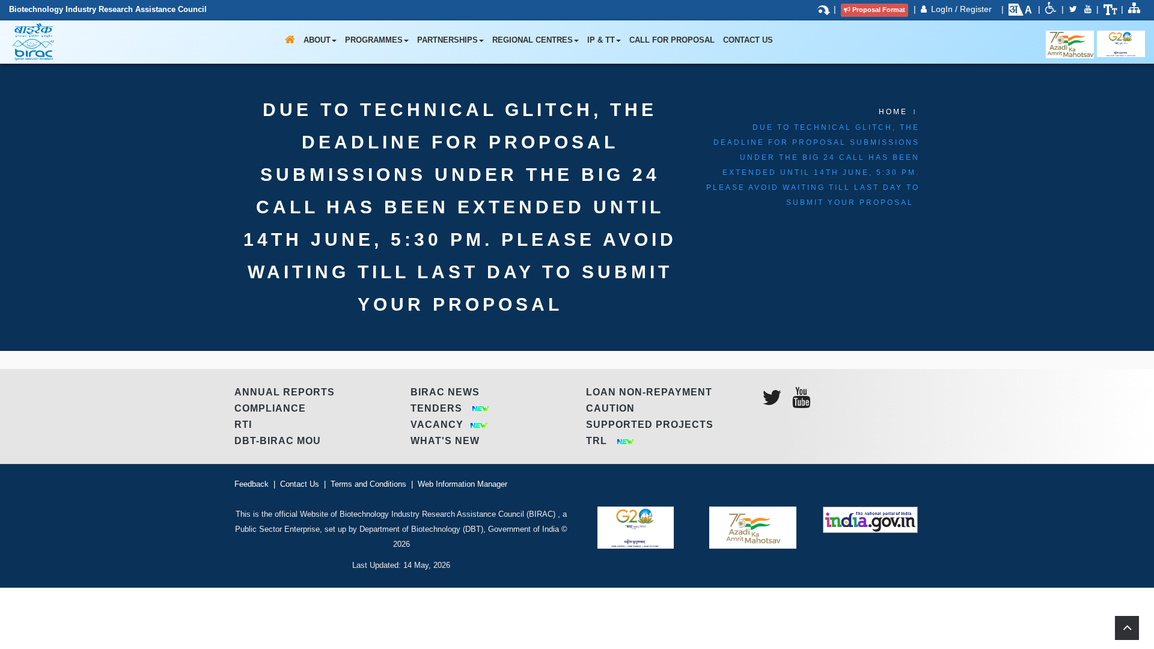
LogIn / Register (962, 9)
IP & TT (601, 39)
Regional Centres (532, 39)
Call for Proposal (672, 39)
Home (893, 112)
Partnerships (447, 39)
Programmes (374, 39)
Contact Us (748, 39)
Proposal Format (878, 9)
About (317, 39)
